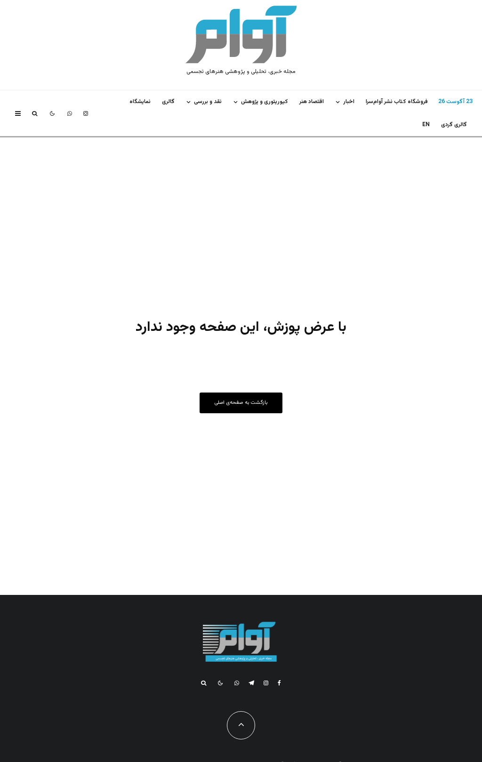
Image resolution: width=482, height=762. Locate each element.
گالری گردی (454, 124)
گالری (168, 101)
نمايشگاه (140, 101)
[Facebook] (279, 683)
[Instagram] (86, 113)
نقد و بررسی (208, 101)
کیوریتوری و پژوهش (264, 101)
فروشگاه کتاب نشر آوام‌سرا (397, 101)
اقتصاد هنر (311, 101)
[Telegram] (251, 683)
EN (426, 124)
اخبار (348, 101)
